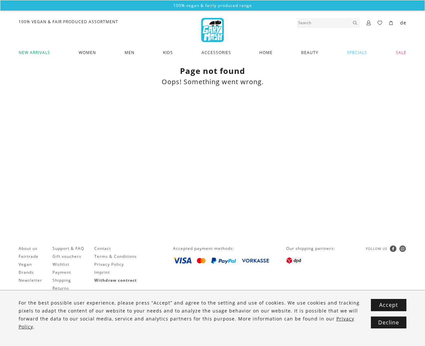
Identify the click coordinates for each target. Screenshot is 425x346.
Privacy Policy (109, 264)
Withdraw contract (115, 280)
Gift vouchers (66, 256)
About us (28, 248)
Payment (61, 272)
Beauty (309, 52)
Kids (168, 52)
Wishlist (60, 264)
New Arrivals (34, 52)
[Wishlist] (380, 23)
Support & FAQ (68, 248)
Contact (102, 248)
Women (87, 52)
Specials (357, 52)
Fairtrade (29, 256)
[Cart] (391, 23)
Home (266, 52)
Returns (60, 288)
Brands (26, 272)
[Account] (368, 23)
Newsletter (30, 280)
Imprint (102, 272)
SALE (401, 52)
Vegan (25, 264)
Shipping (61, 280)
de (403, 23)
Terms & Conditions (115, 256)
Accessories (216, 52)
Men (129, 52)
